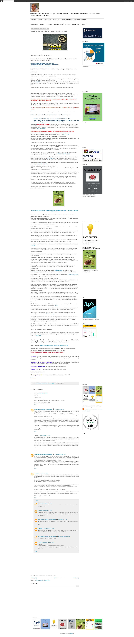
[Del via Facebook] (61, 383)
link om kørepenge (50, 313)
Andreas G (36, 473)
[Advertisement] (94, 79)
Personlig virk (49, 24)
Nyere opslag (34, 578)
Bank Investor (67, 24)
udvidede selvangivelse (72, 274)
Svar (35, 404)
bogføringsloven (58, 270)
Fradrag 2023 (37, 81)
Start (55, 578)
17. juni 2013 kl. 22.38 (59, 409)
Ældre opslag (76, 578)
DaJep (39, 542)
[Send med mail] (57, 383)
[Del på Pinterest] (63, 383)
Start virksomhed (34, 24)
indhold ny (40, 19)
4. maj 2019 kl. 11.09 (62, 519)
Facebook (33, 377)
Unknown (40, 528)
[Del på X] (60, 383)
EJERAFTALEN (50, 158)
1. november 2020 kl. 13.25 (48, 528)
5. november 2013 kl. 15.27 (60, 454)
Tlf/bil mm (83, 24)
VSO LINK (33, 245)
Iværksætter (33, 19)
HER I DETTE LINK (41, 128)
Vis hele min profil (86, 411)
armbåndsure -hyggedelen (80, 19)
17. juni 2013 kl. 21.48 (43, 393)
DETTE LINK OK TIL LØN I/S (63, 154)
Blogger (72, 633)
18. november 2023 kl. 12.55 (47, 542)
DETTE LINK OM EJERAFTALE (41, 164)
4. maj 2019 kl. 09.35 (47, 510)
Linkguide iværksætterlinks (66, 19)
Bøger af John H (47, 19)
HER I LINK (38, 335)
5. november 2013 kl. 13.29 (44, 435)
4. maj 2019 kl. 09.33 (47, 503)
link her (56, 305)
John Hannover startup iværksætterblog (43, 409)
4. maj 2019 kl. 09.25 (44, 473)
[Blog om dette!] (58, 383)
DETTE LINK (66, 134)
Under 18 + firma (75, 24)
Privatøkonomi (56, 19)
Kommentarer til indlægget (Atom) (43, 580)
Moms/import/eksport (58, 24)
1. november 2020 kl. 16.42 (64, 536)
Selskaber (42, 24)
